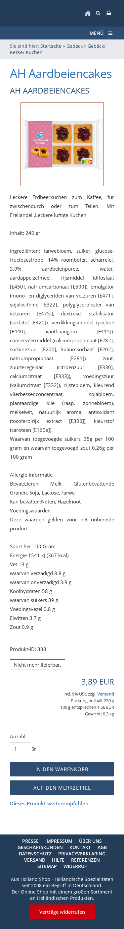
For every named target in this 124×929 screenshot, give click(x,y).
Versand (105, 694)
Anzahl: (18, 736)
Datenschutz (35, 853)
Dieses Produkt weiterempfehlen (49, 803)
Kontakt (80, 847)
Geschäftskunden (40, 847)
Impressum (58, 841)
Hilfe (58, 860)
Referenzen (85, 860)
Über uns (90, 841)
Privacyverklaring (81, 853)
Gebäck (74, 46)
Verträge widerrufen (62, 911)
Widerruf (75, 866)
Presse (30, 841)
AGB (102, 847)
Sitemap (47, 866)
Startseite (51, 46)
